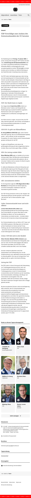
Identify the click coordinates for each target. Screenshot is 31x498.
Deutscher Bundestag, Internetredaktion (12, 465)
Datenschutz (12, 482)
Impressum (18, 482)
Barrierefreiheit (4, 482)
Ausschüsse (13, 15)
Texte (20, 15)
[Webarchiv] (15, 10)
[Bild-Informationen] (13, 343)
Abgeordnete (5, 15)
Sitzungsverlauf (4, 455)
